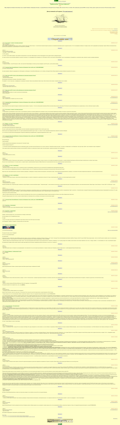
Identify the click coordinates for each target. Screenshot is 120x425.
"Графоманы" (115, 28)
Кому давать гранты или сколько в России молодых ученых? (102, 7)
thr (7, 252)
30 (12, 415)
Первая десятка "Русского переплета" (60, 4)
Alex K (9, 337)
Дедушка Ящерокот (9, 409)
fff (5, 246)
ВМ (8, 76)
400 (24, 415)
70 (16, 415)
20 (11, 415)
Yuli (8, 360)
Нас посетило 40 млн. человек (66, 7)
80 (17, 416)
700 (29, 416)
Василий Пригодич (114, 30)
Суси (8, 289)
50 (14, 415)
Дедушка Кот (8, 97)
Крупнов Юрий (10, 51)
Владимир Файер (6, 91)
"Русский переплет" (68, 11)
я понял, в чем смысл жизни (10, 85)
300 (23, 415)
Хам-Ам (7, 258)
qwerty (6, 153)
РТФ (8, 62)
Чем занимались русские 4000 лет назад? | (81, 7)
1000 (34, 416)
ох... (6, 276)
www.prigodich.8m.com (114, 97)
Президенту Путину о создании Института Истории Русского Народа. (45, 7)
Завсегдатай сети (10, 325)
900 (32, 416)
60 (15, 415)
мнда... (4, 282)
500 (26, 415)
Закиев (9, 314)
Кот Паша (8, 389)
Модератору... (115, 418)
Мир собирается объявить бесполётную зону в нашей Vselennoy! (18, 7)
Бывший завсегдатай (10, 396)
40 (13, 415)
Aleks (4, 110)
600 (27, 415)
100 (20, 415)
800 (30, 416)
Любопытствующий (10, 331)
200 (21, 415)
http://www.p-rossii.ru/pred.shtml (113, 124)
